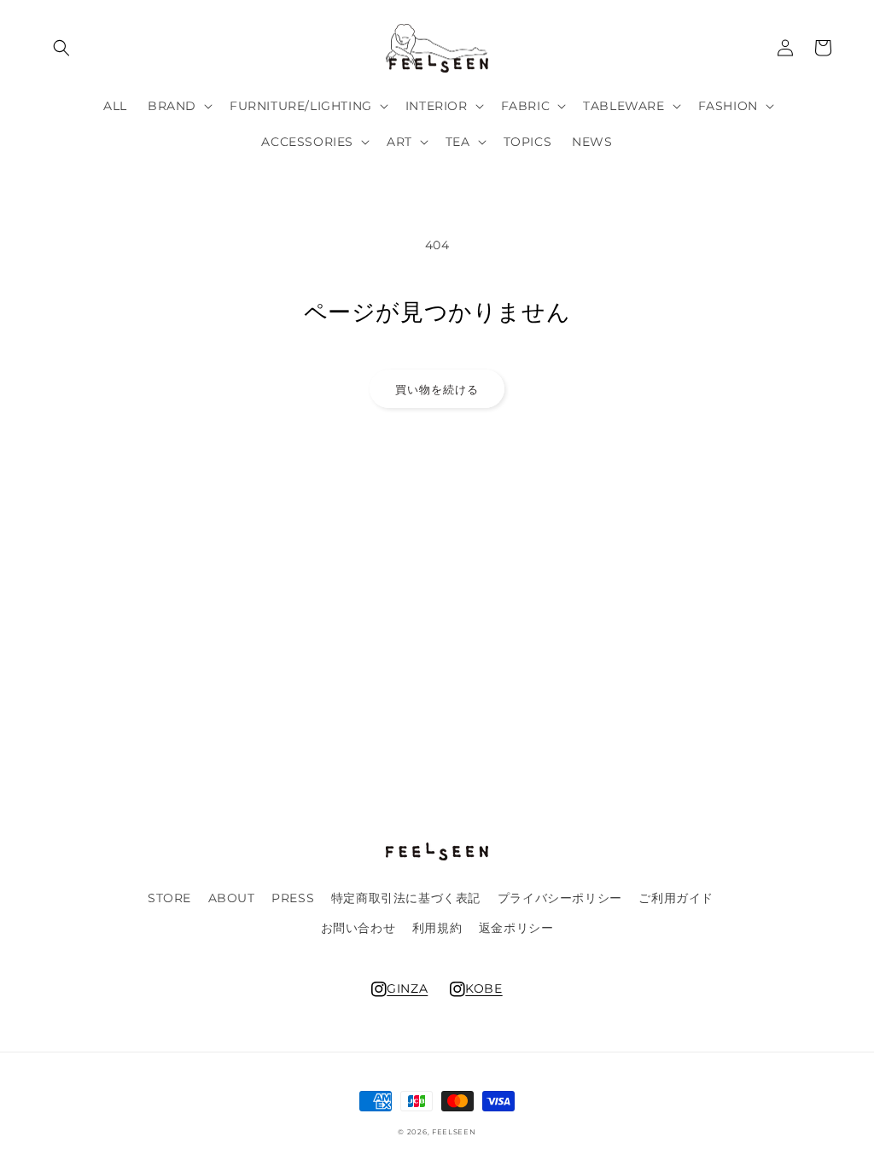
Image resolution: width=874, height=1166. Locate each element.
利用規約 (437, 928)
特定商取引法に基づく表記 (406, 898)
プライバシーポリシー (560, 898)
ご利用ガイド (676, 898)
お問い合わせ (358, 928)
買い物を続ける (437, 389)
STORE (169, 898)
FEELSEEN (454, 1132)
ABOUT (231, 898)
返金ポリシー (516, 928)
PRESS (292, 898)
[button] (61, 48)
